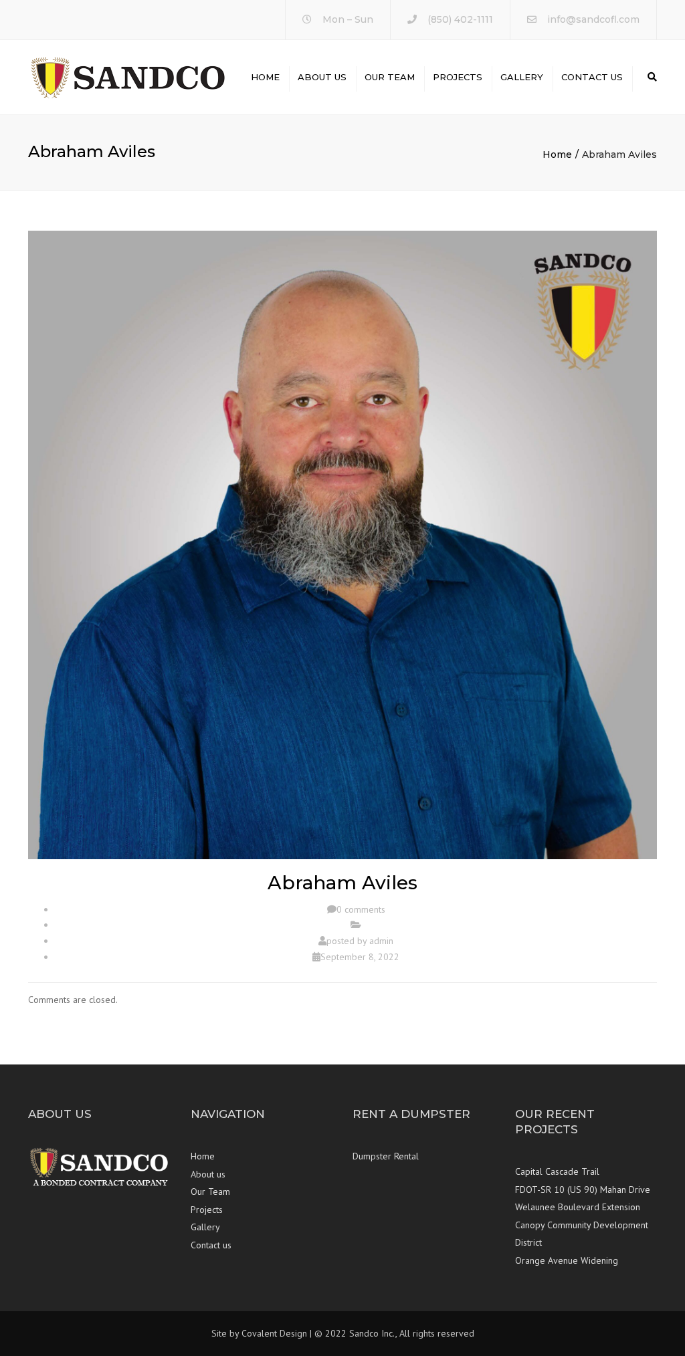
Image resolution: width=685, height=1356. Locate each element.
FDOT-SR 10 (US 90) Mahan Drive (582, 1189)
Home (265, 77)
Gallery (521, 77)
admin (381, 941)
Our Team (390, 77)
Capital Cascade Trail (557, 1171)
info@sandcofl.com (593, 19)
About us (322, 77)
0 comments (360, 909)
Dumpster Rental (386, 1156)
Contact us (592, 77)
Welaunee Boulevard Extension (577, 1207)
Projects (457, 77)
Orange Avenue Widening (566, 1260)
